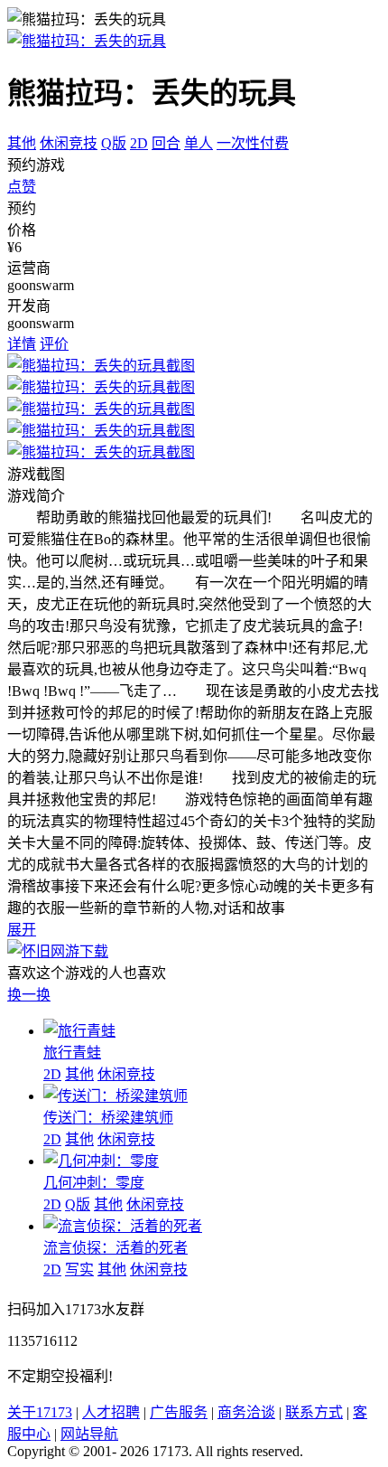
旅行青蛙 (72, 1052)
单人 (198, 143)
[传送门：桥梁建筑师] (115, 1096)
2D (139, 143)
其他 (21, 143)
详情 (21, 344)
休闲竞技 (68, 143)
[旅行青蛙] (79, 1031)
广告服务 (179, 1412)
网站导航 (89, 1434)
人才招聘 (111, 1412)
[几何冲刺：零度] (101, 1161)
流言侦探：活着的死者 (115, 1247)
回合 (166, 143)
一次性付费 (253, 143)
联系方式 (314, 1412)
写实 (79, 1269)
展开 (21, 929)
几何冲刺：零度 (93, 1182)
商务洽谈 (246, 1412)
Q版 (113, 143)
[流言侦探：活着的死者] (122, 1226)
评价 (54, 344)
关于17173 (39, 1412)
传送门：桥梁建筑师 (108, 1117)
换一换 (29, 994)
